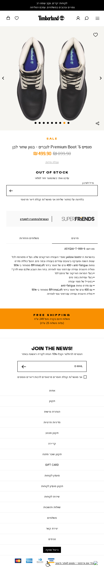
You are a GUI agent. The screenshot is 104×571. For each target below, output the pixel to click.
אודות (52, 390)
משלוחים (52, 517)
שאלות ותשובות (52, 507)
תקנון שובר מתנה (52, 454)
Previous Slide (3, 78)
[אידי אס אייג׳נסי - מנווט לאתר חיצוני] (76, 564)
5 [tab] (52, 123)
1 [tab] (68, 123)
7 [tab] (44, 123)
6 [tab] (48, 123)
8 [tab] (40, 123)
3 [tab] (60, 123)
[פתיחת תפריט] (97, 18)
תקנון (52, 401)
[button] (87, 18)
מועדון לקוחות (52, 475)
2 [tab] (64, 123)
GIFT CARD (52, 464)
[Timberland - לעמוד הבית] (51, 17)
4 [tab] (56, 123)
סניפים (52, 539)
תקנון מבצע (52, 433)
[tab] (75, 238)
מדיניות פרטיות (52, 422)
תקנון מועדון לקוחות (52, 486)
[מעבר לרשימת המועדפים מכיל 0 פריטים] (17, 18)
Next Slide (101, 78)
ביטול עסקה (52, 549)
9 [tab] (36, 123)
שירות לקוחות (52, 496)
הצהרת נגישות (52, 411)
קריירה (52, 443)
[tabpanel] (52, 78)
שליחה (10, 194)
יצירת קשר (52, 528)
